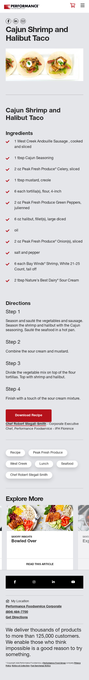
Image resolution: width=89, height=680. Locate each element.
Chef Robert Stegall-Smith (26, 424)
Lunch (44, 464)
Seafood (67, 464)
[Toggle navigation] (82, 6)
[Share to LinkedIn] (53, 582)
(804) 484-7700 (17, 612)
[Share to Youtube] (73, 582)
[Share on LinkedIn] (15, 21)
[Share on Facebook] (8, 21)
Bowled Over (24, 541)
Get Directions (17, 617)
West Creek (18, 464)
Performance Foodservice (22, 7)
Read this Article (40, 564)
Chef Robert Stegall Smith (29, 475)
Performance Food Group (54, 663)
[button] (80, 539)
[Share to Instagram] (34, 582)
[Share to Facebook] (15, 582)
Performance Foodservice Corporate (34, 606)
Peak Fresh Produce (48, 452)
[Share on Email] (23, 21)
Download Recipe (28, 415)
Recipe (15, 452)
